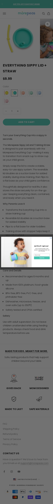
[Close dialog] (51, 238)
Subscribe (41, 257)
